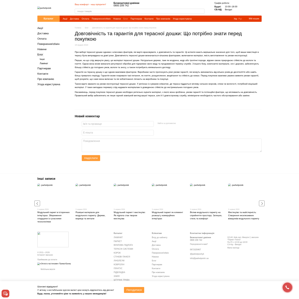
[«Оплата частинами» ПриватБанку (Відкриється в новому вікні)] (54, 264)
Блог (125, 18)
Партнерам (136, 18)
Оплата (85, 18)
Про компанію (163, 18)
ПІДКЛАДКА (119, 272)
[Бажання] (251, 7)
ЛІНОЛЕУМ (119, 260)
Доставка (74, 18)
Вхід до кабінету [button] (159, 237)
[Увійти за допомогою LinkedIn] (189, 123)
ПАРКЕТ (118, 241)
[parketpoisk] (53, 239)
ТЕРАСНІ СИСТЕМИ (123, 249)
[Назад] (37, 203)
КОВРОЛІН (119, 264)
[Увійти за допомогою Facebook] (179, 123)
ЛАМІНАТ (118, 237)
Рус (240, 19)
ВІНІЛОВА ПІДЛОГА (123, 245)
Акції (65, 18)
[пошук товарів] (201, 11)
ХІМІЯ (116, 276)
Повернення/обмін (101, 18)
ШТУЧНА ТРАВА (122, 280)
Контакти (149, 18)
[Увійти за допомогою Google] (184, 123)
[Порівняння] (242, 7)
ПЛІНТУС (118, 268)
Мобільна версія (47, 269)
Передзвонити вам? (199, 244)
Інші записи (46, 178)
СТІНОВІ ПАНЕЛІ (122, 257)
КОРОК (117, 253)
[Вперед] (262, 203)
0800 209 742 (126, 4)
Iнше (42, 59)
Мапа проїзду (233, 248)
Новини (117, 18)
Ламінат (44, 63)
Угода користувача (182, 18)
